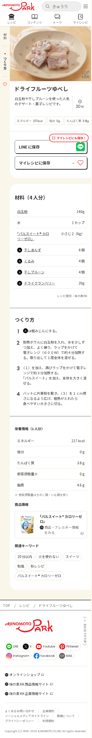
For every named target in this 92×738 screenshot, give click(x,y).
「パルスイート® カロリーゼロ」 (33, 236)
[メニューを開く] (85, 6)
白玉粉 (22, 211)
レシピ (24, 605)
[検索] (47, 6)
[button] (61, 6)
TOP (6, 605)
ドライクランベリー (39, 283)
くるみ (29, 260)
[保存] (5, 83)
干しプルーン (34, 272)
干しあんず (32, 249)
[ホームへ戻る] (18, 6)
